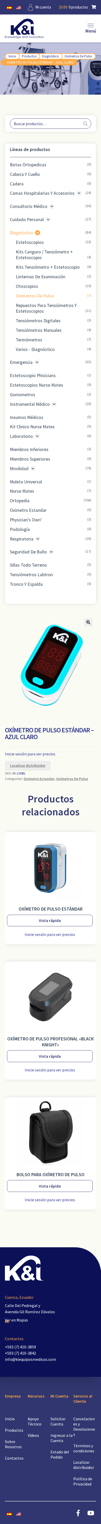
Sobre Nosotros (13, 1444)
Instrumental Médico (30, 404)
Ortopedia (20, 501)
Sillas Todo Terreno (28, 565)
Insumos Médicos (26, 417)
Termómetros (29, 340)
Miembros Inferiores (29, 449)
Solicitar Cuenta (58, 1421)
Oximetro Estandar (28, 510)
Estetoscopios (30, 242)
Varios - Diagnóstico (35, 349)
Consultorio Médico (28, 206)
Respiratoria (21, 539)
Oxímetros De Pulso (78, 56)
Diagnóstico (50, 56)
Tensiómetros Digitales (38, 321)
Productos (29, 56)
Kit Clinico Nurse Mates (32, 427)
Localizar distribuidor (27, 765)
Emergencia (21, 362)
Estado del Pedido (60, 1454)
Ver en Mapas (16, 1320)
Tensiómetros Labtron (31, 574)
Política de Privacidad (82, 1481)
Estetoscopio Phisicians (33, 375)
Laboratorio (21, 436)
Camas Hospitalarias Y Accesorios (42, 193)
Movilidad (19, 468)
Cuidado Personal (27, 219)
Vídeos (33, 1435)
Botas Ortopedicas (28, 165)
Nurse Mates (22, 491)
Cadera (17, 184)
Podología (20, 529)
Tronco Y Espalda (26, 584)
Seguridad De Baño (28, 552)
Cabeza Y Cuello (25, 174)
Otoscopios (27, 286)
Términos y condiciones (83, 1448)
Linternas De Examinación (40, 277)
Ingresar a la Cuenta (62, 1438)
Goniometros (22, 394)
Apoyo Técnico (34, 1421)
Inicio (12, 56)
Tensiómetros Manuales (39, 330)
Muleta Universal (26, 482)
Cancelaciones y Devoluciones (84, 1426)
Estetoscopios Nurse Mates (36, 385)
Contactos (14, 1458)
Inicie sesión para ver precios (30, 753)
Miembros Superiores (30, 459)
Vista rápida (50, 920)
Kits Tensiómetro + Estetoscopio (48, 267)
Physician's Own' (26, 520)
